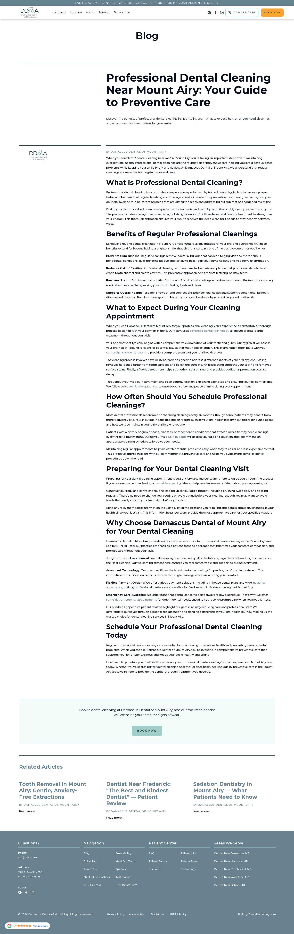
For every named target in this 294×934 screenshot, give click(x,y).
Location (76, 12)
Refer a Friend (189, 861)
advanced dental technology (209, 330)
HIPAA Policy (178, 914)
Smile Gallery (124, 853)
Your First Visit (92, 885)
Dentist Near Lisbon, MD (229, 885)
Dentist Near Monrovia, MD (231, 861)
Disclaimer (157, 914)
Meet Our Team (125, 861)
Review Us (90, 869)
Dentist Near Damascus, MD (232, 853)
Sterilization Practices (97, 877)
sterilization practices (143, 386)
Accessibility (136, 914)
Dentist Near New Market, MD (233, 869)
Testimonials (124, 877)
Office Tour (90, 861)
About (90, 12)
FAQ (151, 853)
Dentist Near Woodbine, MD (231, 877)
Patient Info (122, 12)
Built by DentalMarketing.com (257, 914)
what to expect (167, 483)
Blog (86, 853)
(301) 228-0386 (27, 857)
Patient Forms (158, 861)
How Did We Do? (126, 885)
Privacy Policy (115, 914)
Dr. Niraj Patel (177, 436)
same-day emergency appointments (131, 599)
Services (104, 12)
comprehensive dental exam (126, 352)
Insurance (59, 12)
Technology (188, 869)
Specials (121, 869)
